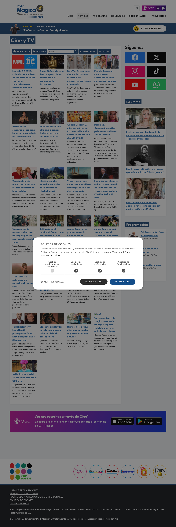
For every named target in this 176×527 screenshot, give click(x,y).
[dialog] (88, 263)
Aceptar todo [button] (122, 281)
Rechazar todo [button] (93, 281)
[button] (52, 281)
